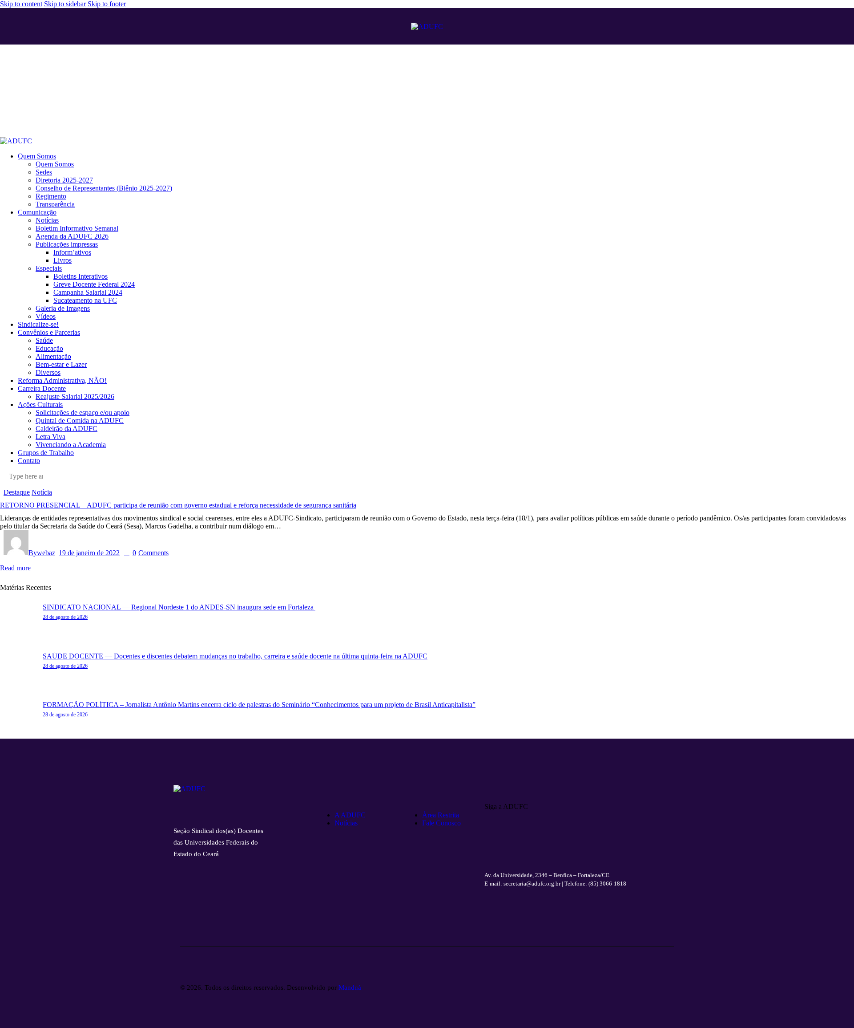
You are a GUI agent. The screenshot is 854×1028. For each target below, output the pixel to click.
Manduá (349, 987)
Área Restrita (440, 815)
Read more (15, 568)
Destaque (17, 492)
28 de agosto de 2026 (65, 617)
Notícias (346, 823)
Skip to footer (107, 4)
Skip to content (21, 4)
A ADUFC (350, 815)
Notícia (42, 492)
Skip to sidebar (65, 4)
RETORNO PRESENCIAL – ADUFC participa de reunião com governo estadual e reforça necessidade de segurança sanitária (178, 505)
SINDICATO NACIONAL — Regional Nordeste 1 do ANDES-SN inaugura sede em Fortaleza (179, 607)
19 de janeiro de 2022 (89, 553)
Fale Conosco (441, 823)
